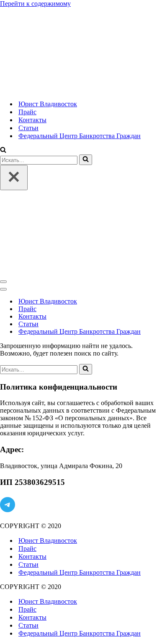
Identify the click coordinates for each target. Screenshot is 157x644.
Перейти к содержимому (35, 3)
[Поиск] (3, 150)
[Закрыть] (14, 177)
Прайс (27, 111)
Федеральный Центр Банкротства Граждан (79, 135)
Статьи (28, 127)
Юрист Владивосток (47, 103)
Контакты (32, 119)
